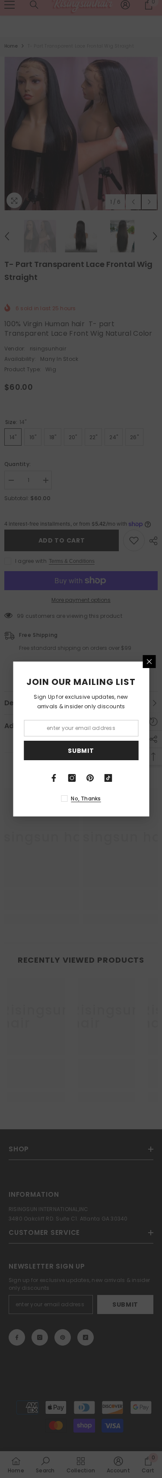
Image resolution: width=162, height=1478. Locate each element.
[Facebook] (54, 778)
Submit (81, 750)
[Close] (149, 661)
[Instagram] (72, 778)
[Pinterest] (90, 778)
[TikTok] (108, 778)
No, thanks (86, 798)
